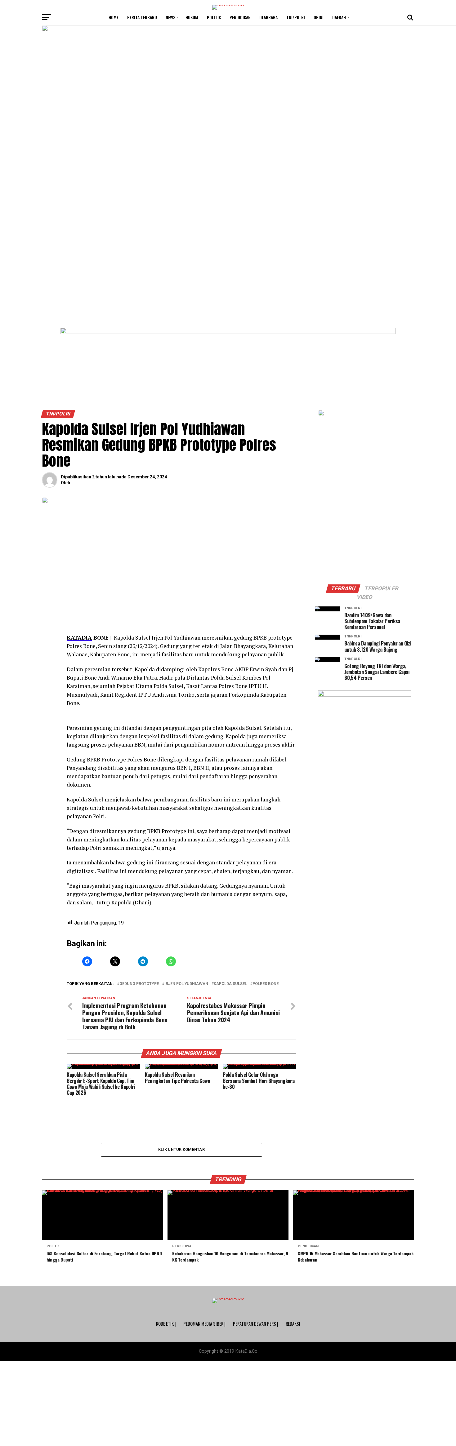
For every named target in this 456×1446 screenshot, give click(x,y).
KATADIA (79, 637)
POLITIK (214, 17)
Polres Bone (266, 984)
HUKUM (192, 17)
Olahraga (268, 17)
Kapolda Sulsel (230, 984)
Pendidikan (240, 17)
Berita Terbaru (142, 17)
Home (113, 17)
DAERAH (339, 17)
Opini (319, 17)
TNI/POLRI (295, 17)
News (170, 17)
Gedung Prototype (139, 984)
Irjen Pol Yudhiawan (186, 984)
